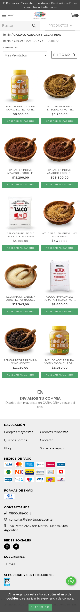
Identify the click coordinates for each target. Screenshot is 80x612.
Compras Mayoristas (18, 432)
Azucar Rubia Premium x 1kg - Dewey (59, 235)
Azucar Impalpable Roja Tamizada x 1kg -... (59, 298)
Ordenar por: (10, 47)
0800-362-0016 (20, 513)
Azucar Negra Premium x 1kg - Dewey (20, 362)
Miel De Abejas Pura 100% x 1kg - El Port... (20, 108)
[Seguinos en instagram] (7, 546)
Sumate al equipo (52, 448)
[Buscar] (34, 25)
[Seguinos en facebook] (16, 546)
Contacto (46, 440)
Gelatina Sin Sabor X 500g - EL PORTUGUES (20, 298)
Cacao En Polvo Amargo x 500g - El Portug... (20, 171)
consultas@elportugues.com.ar (31, 519)
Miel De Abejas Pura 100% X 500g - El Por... (59, 362)
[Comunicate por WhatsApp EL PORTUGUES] (71, 580)
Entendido (40, 607)
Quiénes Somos (15, 440)
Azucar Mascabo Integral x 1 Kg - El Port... (60, 108)
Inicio (7, 35)
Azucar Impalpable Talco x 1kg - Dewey (20, 235)
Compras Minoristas (54, 432)
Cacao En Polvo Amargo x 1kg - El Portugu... (59, 171)
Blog (7, 448)
